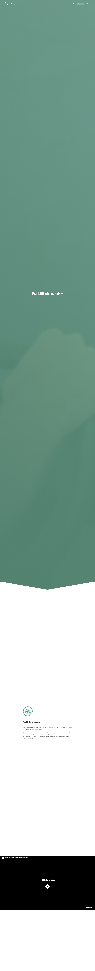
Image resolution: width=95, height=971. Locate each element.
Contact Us (80, 3)
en (87, 3)
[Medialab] (10, 4)
